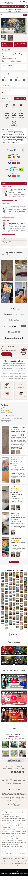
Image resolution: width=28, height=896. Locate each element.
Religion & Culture (18, 131)
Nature (13, 820)
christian (17, 132)
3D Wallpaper (5, 816)
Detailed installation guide (8, 234)
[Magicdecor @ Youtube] (12, 738)
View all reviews (14, 562)
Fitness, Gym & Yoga (20, 850)
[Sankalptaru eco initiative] (14, 804)
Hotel (9, 827)
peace (17, 137)
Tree (18, 822)
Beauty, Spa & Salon (11, 822)
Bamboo (4, 822)
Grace (6, 136)
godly (3, 136)
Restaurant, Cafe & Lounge (8, 831)
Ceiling (17, 824)
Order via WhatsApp (5, 45)
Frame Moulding (9, 852)
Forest (15, 826)
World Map (21, 818)
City (21, 824)
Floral (11, 826)
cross (3, 134)
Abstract (18, 820)
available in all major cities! (14, 10)
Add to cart (6, 98)
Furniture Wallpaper (15, 848)
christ (13, 132)
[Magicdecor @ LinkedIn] (20, 738)
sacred (20, 139)
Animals (23, 820)
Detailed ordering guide (8, 217)
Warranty (22, 768)
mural (9, 137)
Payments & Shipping (14, 765)
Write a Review (6, 422)
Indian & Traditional (6, 820)
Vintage (12, 835)
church (21, 132)
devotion (14, 134)
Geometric (4, 827)
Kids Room (12, 816)
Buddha (14, 842)
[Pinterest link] (23, 772)
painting (13, 137)
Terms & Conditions (8, 768)
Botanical (4, 824)
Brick (8, 824)
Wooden (17, 835)
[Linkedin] (17, 772)
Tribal (8, 835)
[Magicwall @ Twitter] (17, 738)
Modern (20, 852)
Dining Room (13, 846)
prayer (24, 137)
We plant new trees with (14, 801)
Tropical (12, 818)
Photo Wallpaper (22, 853)
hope (16, 136)
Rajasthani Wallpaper (17, 839)
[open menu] (26, 2)
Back (25, 15)
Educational (11, 850)
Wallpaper (12, 142)
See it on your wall (20, 45)
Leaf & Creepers (15, 827)
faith (21, 134)
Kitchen (10, 844)
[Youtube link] (12, 772)
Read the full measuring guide (9, 200)
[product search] (17, 2)
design (10, 134)
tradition (8, 142)
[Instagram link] (15, 772)
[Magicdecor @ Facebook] (23, 738)
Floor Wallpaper (5, 848)
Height (16, 78)
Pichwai (11, 853)
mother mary (5, 137)
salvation (4, 141)
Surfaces (4, 835)
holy (14, 136)
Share (4, 50)
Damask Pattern (5, 826)
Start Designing (6, 354)
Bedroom (23, 842)
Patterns (3, 829)
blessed (10, 132)
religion (4, 139)
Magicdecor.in (11, 871)
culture (6, 134)
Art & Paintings (5, 818)
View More (14, 634)
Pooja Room (16, 844)
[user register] (25, 6)
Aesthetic (18, 816)
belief (6, 132)
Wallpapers (10, 131)
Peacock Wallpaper (6, 839)
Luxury (15, 852)
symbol (3, 142)
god (24, 134)
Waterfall (23, 835)
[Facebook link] (20, 772)
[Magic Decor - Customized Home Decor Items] (7, 2)
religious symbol (15, 139)
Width (3, 78)
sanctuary (9, 141)
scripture (13, 141)
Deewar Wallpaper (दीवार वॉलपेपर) (9, 837)
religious (8, 139)
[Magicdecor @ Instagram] (15, 738)
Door (3, 852)
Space (12, 833)
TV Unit (15, 853)
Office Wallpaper (6, 833)
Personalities (5, 850)
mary (22, 136)
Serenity (18, 141)
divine (18, 134)
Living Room (5, 844)
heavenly (10, 136)
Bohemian (22, 822)
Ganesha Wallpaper (6, 842)
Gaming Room (5, 846)
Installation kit (8, 85)
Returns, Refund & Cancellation (14, 767)
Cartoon (12, 824)
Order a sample (20, 98)
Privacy (16, 768)
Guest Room (20, 846)
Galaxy (19, 826)
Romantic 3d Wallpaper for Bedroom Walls (12, 840)
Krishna (18, 842)
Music (21, 827)
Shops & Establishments (20, 831)
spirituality (22, 141)
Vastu (16, 818)
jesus (19, 136)
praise (20, 137)
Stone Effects (18, 833)
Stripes (23, 833)
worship (17, 142)
